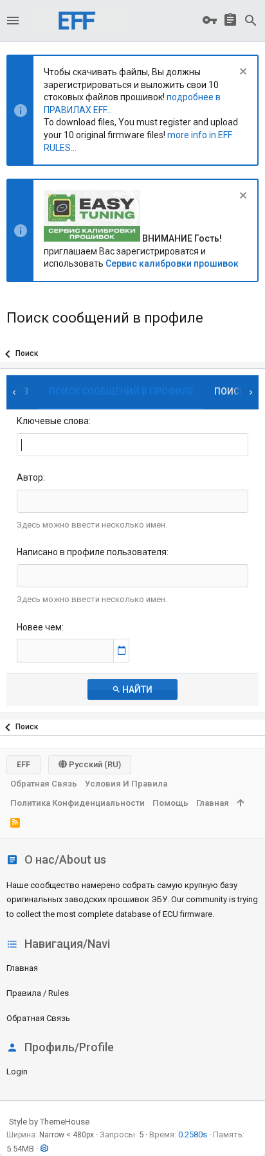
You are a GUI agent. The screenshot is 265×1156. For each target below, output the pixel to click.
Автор (30, 477)
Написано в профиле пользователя (92, 552)
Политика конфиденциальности (77, 803)
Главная (22, 968)
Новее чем (39, 627)
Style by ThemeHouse (49, 1121)
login (17, 1071)
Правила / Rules (37, 993)
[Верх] (240, 803)
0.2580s (192, 1134)
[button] (13, 20)
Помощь (170, 803)
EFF (23, 764)
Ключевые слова (53, 421)
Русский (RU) (94, 764)
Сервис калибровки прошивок (172, 263)
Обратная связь (38, 1018)
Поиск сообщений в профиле (121, 391)
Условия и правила (126, 783)
